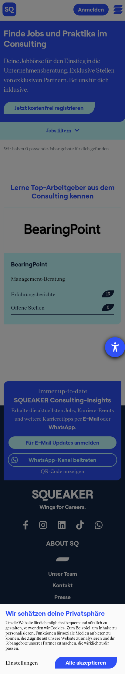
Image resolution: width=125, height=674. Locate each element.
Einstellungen (21, 663)
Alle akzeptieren (86, 662)
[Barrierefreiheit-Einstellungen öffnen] (115, 347)
